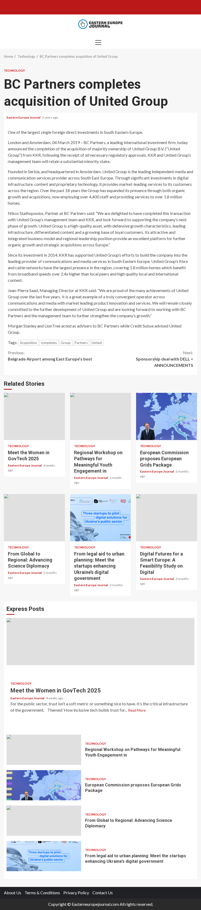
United (97, 343)
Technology (14, 70)
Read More (137, 710)
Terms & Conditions (42, 892)
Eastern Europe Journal (24, 117)
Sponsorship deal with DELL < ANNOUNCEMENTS (164, 359)
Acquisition (28, 343)
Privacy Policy (76, 892)
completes (49, 343)
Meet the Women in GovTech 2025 (34, 416)
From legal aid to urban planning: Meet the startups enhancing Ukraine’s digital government (100, 517)
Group (66, 343)
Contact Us (102, 892)
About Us (12, 892)
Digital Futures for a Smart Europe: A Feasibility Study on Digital (166, 517)
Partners (81, 343)
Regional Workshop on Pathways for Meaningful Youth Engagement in (100, 416)
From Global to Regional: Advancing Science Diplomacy (34, 517)
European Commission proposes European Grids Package (166, 416)
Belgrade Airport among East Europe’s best (50, 355)
